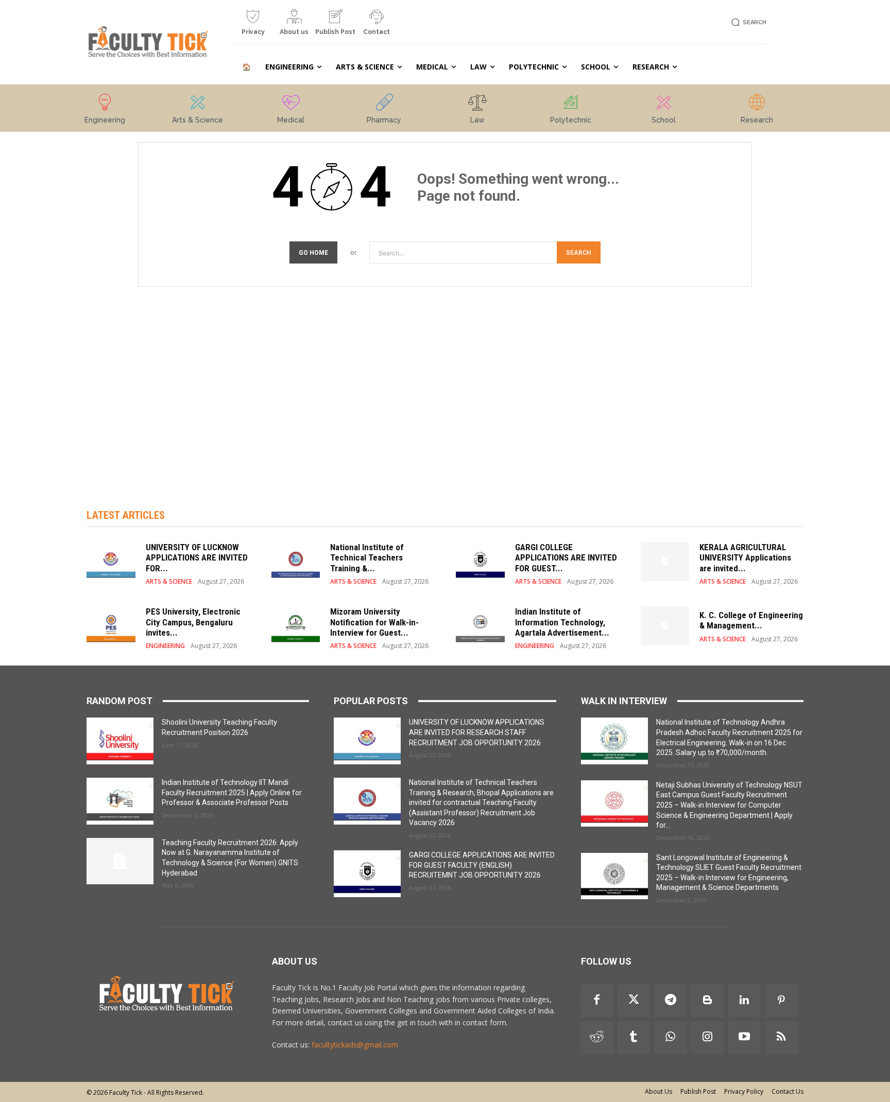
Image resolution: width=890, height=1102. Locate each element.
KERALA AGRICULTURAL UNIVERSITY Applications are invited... (745, 557)
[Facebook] (597, 1001)
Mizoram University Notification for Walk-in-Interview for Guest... (374, 622)
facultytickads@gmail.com (355, 1044)
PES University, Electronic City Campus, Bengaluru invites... (193, 622)
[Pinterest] (781, 1001)
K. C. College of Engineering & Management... (751, 620)
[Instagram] (708, 1038)
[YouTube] (744, 1038)
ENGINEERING (165, 646)
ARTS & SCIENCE (169, 582)
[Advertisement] (445, 387)
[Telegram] (671, 1001)
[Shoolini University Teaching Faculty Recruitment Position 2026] (120, 741)
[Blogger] (708, 1001)
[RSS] (781, 1038)
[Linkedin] (744, 1001)
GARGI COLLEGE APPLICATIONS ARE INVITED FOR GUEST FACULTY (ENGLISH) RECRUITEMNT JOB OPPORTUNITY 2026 (482, 865)
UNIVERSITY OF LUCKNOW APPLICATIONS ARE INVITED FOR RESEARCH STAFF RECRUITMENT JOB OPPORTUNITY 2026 (476, 732)
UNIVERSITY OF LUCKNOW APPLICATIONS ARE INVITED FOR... (197, 557)
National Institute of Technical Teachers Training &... (367, 557)
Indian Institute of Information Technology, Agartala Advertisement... (562, 622)
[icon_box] (252, 26)
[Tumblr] (634, 1038)
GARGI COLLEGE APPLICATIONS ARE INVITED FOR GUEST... (566, 557)
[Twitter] (634, 1001)
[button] (747, 22)
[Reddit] (597, 1038)
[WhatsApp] (671, 1038)
